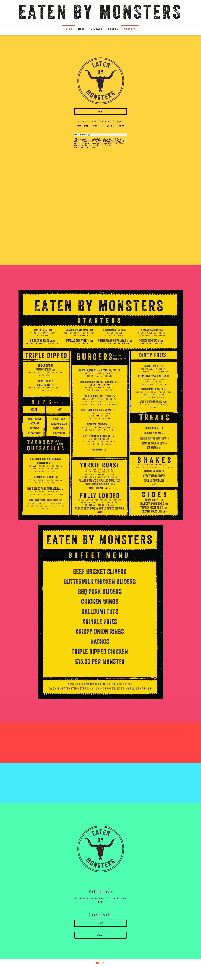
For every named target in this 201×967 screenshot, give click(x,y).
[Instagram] (104, 962)
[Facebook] (97, 962)
